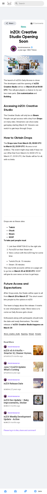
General (7, 389)
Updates (7, 356)
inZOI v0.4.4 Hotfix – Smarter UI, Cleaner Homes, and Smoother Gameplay (18, 353)
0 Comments (38, 23)
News (23, 26)
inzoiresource (24, 47)
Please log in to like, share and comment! (20, 430)
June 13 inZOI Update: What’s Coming (15, 368)
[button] (38, 491)
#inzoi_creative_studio (12, 334)
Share (10, 23)
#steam (31, 334)
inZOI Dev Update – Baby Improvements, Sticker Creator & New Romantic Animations (16, 404)
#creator (38, 334)
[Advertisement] (24, 14)
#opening (24, 334)
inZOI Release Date (13, 383)
